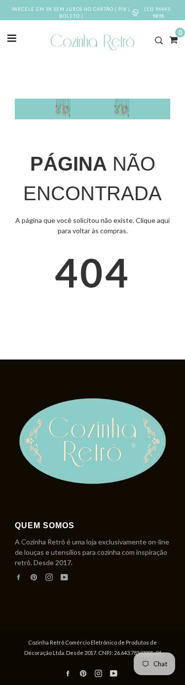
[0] (170, 39)
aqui (163, 220)
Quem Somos (44, 525)
